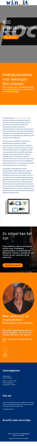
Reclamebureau (25, 433)
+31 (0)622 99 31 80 (11, 381)
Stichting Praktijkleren (21, 118)
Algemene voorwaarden (15, 438)
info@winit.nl (9, 383)
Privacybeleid (25, 438)
